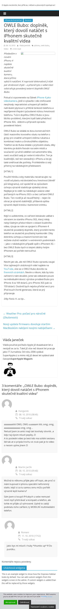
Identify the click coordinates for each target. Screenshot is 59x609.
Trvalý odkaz (25, 418)
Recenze (28, 20)
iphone (37, 45)
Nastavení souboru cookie (42, 606)
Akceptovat (10, 602)
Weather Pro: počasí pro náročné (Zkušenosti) (24, 315)
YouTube (8, 268)
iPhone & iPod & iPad (13, 20)
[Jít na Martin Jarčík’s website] (7, 457)
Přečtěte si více (46, 597)
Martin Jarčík (25, 467)
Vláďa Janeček (24, 45)
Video (6, 49)
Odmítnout (24, 602)
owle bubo (45, 45)
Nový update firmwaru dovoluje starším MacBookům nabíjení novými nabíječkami (29, 326)
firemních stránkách (14, 272)
